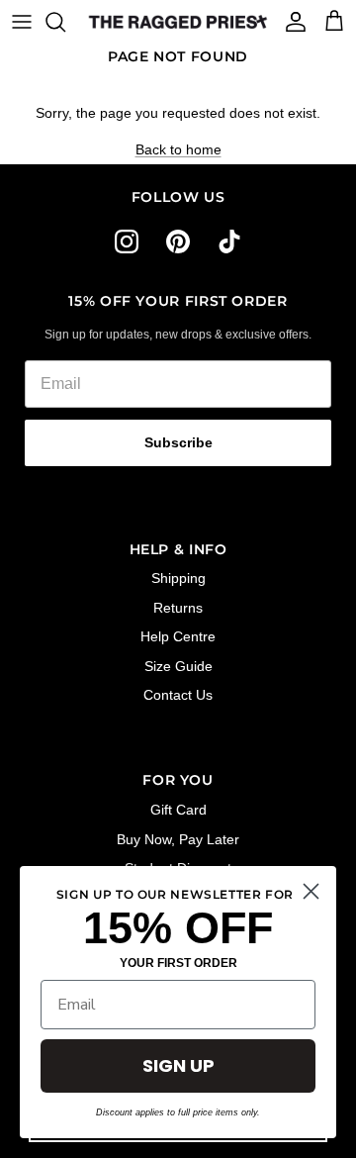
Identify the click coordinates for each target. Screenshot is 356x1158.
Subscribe (178, 442)
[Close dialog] (311, 891)
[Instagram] (126, 241)
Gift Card (178, 810)
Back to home (178, 149)
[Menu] (22, 22)
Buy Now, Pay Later (178, 839)
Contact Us (178, 695)
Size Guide (178, 666)
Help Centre (178, 636)
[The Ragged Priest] (178, 22)
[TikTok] (229, 241)
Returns (178, 608)
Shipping (178, 578)
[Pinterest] (178, 241)
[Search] (65, 22)
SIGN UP (178, 1065)
